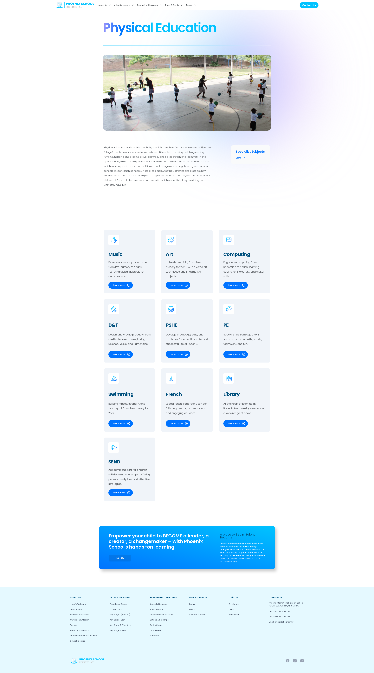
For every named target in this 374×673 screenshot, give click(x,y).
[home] (75, 5)
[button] (104, 5)
